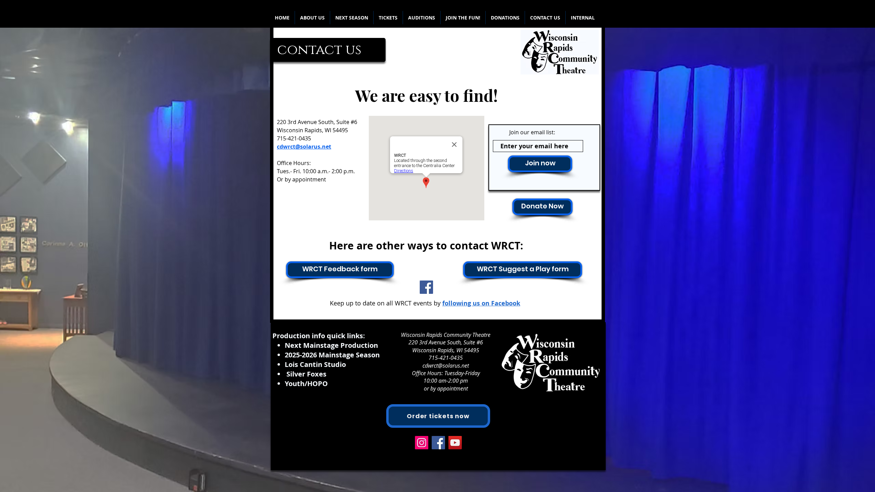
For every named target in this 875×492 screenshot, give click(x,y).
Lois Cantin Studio (315, 364)
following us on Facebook (481, 303)
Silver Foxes (306, 374)
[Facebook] (426, 287)
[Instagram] (421, 442)
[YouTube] (455, 442)
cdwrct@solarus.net (445, 365)
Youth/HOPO (306, 383)
